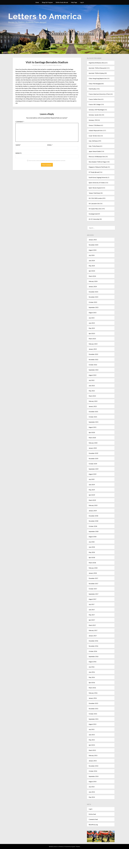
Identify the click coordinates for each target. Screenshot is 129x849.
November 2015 (93, 708)
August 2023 (92, 312)
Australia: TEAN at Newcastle (97, 68)
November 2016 (93, 646)
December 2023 (93, 292)
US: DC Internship (94, 219)
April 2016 (92, 682)
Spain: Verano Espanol (95, 188)
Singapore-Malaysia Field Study (98, 167)
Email (49, 145)
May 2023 (92, 328)
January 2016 (93, 698)
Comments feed (93, 819)
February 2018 (93, 568)
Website (18, 153)
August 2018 (92, 536)
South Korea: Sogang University (98, 177)
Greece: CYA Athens (94, 125)
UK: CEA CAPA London (95, 198)
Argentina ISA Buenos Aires (97, 63)
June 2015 (92, 734)
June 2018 (92, 547)
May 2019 (92, 490)
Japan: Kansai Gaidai (95, 151)
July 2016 (91, 667)
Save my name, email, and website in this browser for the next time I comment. (47, 160)
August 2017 (92, 599)
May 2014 (92, 797)
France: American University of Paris (99, 94)
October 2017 (93, 589)
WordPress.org (93, 824)
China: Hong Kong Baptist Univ (98, 78)
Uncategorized (93, 214)
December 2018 (93, 516)
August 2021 (92, 427)
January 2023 (93, 349)
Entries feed (92, 814)
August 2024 (92, 250)
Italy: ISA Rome (93, 141)
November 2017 (93, 583)
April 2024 (92, 271)
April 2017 (92, 620)
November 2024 (93, 245)
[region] (101, 836)
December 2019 (93, 453)
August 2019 (92, 474)
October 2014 (93, 771)
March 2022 (92, 396)
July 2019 (91, 479)
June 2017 (92, 609)
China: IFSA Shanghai (95, 83)
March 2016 (92, 688)
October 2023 (93, 302)
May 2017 (92, 615)
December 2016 (93, 641)
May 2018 (92, 552)
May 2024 (92, 266)
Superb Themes (75, 846)
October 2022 (93, 364)
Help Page (74, 2)
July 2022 (91, 380)
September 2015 (93, 719)
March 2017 (92, 625)
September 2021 (93, 422)
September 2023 (93, 307)
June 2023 (92, 323)
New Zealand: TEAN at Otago (97, 162)
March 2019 (92, 500)
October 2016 (93, 651)
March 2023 (92, 338)
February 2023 (93, 344)
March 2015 (92, 750)
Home (37, 2)
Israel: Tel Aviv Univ (94, 136)
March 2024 (92, 276)
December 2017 (93, 578)
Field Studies (92, 89)
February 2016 (93, 693)
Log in (90, 809)
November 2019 (93, 458)
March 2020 (92, 437)
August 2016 (92, 661)
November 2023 (93, 297)
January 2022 (93, 406)
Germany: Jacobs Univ (95, 115)
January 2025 (93, 239)
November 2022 (93, 359)
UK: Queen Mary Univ (95, 208)
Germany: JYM (93, 120)
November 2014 (93, 766)
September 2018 (93, 531)
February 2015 (93, 755)
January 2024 (93, 286)
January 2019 (93, 510)
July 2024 (91, 255)
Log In (82, 2)
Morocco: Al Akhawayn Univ (97, 156)
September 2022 (93, 370)
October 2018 (93, 526)
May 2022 (92, 391)
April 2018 (92, 557)
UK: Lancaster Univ (94, 203)
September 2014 (93, 776)
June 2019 (92, 484)
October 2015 (93, 714)
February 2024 (93, 281)
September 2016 (93, 656)
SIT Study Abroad (94, 172)
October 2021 (93, 417)
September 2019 (93, 469)
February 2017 (93, 630)
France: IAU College (94, 104)
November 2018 (93, 521)
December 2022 (93, 354)
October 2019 (93, 463)
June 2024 (92, 260)
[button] (97, 840)
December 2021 (93, 411)
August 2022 (92, 375)
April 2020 (92, 432)
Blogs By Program (47, 2)
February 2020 (93, 443)
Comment (19, 121)
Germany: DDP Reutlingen (96, 109)
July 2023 (91, 318)
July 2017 (91, 604)
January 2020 (93, 448)
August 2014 (92, 781)
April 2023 (92, 333)
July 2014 (91, 786)
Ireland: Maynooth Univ (95, 130)
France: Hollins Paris (95, 99)
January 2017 (93, 635)
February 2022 (93, 401)
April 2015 (92, 745)
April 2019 (92, 495)
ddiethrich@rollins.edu (54, 65)
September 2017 (93, 594)
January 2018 (93, 573)
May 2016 (92, 677)
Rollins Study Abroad (62, 2)
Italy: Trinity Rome (94, 146)
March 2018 (92, 562)
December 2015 (93, 703)
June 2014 (92, 792)
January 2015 (93, 761)
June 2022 (92, 385)
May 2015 (92, 740)
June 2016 (92, 672)
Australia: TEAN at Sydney (96, 73)
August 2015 (92, 724)
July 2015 (91, 729)
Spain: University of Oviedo (97, 182)
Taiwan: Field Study (94, 193)
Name (18, 145)
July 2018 (91, 542)
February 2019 (93, 505)
